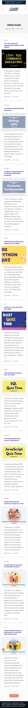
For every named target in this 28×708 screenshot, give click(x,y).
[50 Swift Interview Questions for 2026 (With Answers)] (14, 578)
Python (6, 238)
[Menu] (25, 9)
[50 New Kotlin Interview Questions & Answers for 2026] (14, 515)
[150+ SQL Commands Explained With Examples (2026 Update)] (14, 59)
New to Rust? (14, 2)
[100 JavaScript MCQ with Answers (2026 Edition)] (14, 452)
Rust (5, 304)
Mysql (5, 40)
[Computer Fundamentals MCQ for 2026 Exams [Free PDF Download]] (14, 187)
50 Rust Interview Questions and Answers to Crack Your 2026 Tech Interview (13, 632)
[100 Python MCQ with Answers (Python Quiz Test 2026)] (14, 255)
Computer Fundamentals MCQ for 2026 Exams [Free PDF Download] (13, 173)
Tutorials (6, 105)
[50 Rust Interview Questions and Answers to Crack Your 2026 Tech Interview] (14, 646)
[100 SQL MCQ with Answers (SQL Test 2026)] (14, 386)
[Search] (2, 9)
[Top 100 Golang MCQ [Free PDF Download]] (14, 122)
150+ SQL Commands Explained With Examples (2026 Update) (14, 45)
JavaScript (7, 435)
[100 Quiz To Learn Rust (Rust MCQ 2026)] (14, 321)
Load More (14, 695)
